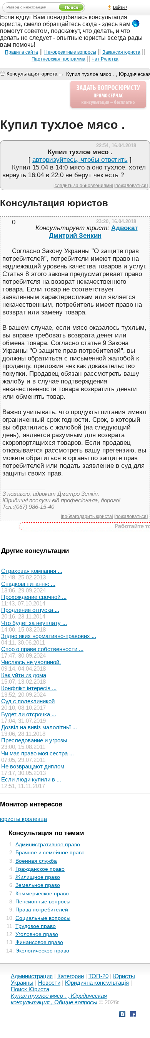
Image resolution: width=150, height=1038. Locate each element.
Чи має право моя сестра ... (37, 753)
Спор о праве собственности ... (42, 649)
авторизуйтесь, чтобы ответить (80, 159)
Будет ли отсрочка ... (28, 714)
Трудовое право (35, 926)
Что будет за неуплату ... (34, 623)
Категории (70, 976)
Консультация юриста (32, 74)
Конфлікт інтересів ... (29, 688)
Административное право (47, 844)
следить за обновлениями (83, 185)
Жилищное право (37, 877)
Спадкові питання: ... (28, 584)
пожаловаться (131, 185)
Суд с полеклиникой (28, 701)
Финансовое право (39, 942)
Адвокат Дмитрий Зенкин (93, 231)
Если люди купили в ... (31, 779)
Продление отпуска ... (30, 610)
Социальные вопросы (42, 918)
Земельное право (37, 885)
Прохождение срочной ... (34, 597)
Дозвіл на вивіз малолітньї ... (39, 727)
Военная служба (36, 861)
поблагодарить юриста (87, 516)
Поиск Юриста (30, 989)
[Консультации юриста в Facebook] (133, 1015)
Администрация (32, 976)
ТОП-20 (98, 976)
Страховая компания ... (31, 571)
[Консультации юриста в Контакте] (122, 1015)
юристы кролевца (23, 819)
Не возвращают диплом (32, 766)
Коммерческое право (42, 893)
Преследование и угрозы (34, 740)
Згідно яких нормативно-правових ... (48, 636)
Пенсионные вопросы (42, 901)
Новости (49, 982)
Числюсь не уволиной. (31, 662)
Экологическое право (42, 951)
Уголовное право (36, 934)
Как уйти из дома (23, 675)
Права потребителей (41, 909)
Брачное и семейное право (50, 852)
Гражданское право (40, 869)
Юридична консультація (97, 982)
